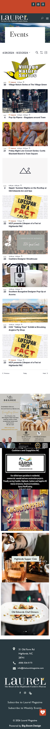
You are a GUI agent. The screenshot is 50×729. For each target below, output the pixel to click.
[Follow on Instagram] (38, 4)
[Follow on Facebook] (33, 4)
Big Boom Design (31, 725)
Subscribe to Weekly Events (25, 708)
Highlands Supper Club (25, 559)
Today (25, 373)
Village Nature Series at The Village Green (28, 84)
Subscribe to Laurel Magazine (25, 702)
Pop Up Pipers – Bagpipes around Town (27, 117)
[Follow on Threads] (43, 4)
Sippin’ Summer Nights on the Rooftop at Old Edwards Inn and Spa (27, 189)
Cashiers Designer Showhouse (23, 258)
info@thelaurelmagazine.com (31, 668)
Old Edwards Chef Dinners (25, 604)
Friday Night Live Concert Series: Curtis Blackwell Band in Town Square (27, 152)
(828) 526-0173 (25, 662)
